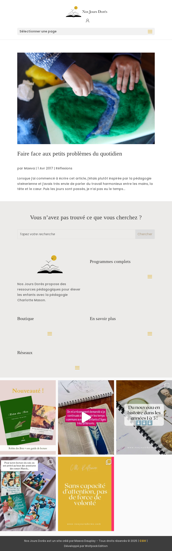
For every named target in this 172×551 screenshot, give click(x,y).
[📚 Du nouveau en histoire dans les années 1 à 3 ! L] (144, 417)
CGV (143, 541)
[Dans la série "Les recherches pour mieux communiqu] (28, 417)
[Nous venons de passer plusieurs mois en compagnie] (28, 494)
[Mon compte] (87, 20)
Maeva (29, 168)
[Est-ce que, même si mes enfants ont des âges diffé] (86, 417)
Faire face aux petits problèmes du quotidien (69, 153)
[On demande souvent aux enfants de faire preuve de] (86, 494)
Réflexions (64, 168)
